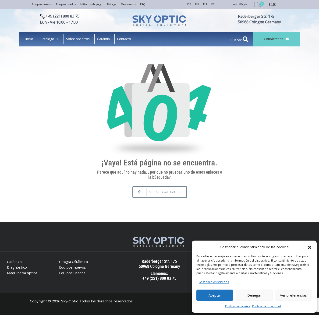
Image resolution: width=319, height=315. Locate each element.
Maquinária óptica (22, 272)
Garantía (103, 39)
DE (189, 4)
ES (212, 4)
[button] (309, 247)
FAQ (142, 4)
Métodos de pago (91, 4)
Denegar (254, 295)
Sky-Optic (69, 301)
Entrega (112, 4)
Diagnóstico (17, 267)
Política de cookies (237, 306)
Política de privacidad (266, 306)
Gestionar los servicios (214, 282)
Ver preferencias (293, 295)
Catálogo (47, 39)
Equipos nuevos (41, 4)
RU (205, 4)
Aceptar (215, 295)
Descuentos (128, 4)
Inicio (29, 39)
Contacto (124, 39)
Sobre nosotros (78, 39)
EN (196, 4)
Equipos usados (66, 4)
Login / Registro (241, 4)
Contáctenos (273, 39)
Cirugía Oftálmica (73, 261)
